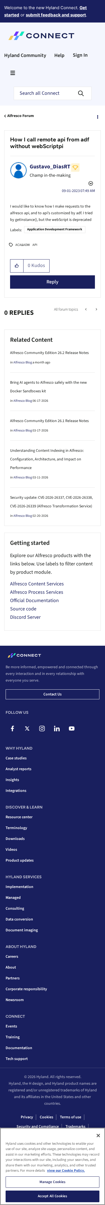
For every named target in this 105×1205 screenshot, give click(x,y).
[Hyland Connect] (41, 36)
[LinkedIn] (57, 728)
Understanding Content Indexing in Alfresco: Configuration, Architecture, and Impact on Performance (47, 459)
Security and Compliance (38, 1126)
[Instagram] (42, 728)
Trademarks (75, 1126)
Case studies (16, 758)
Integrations (16, 791)
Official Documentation (34, 600)
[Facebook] (12, 728)
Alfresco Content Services (37, 583)
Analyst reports (18, 769)
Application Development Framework (54, 229)
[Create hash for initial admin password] (86, 309)
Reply (52, 281)
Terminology (16, 828)
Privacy (27, 1117)
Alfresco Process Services (36, 592)
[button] (17, 266)
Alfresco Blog (22, 362)
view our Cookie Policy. (66, 1170)
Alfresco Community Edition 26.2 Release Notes (49, 353)
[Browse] (12, 72)
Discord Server (25, 617)
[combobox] (53, 93)
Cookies (46, 1117)
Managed (13, 897)
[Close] (98, 1135)
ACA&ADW (22, 245)
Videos (11, 849)
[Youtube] (71, 728)
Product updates (20, 860)
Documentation (19, 1048)
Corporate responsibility (26, 989)
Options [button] (97, 116)
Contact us (52, 694)
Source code (23, 608)
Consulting (15, 908)
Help (59, 55)
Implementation (19, 887)
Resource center (19, 817)
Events (11, 1026)
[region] (52, 1166)
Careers (12, 956)
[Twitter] (27, 728)
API (34, 245)
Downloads (15, 839)
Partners (13, 978)
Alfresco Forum (20, 116)
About (11, 967)
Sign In (80, 55)
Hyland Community (25, 55)
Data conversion (19, 919)
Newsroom (15, 1000)
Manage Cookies (52, 1181)
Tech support (17, 1059)
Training (13, 1037)
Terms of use (70, 1117)
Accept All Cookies (52, 1196)
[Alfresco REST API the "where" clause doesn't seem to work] (96, 309)
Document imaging (22, 930)
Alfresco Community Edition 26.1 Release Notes (49, 421)
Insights (12, 780)
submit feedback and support (56, 15)
